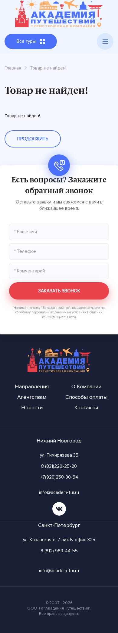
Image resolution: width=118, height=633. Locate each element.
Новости (32, 407)
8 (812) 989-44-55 (59, 551)
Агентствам (31, 397)
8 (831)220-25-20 (59, 466)
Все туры (27, 41)
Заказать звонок (59, 290)
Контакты (86, 407)
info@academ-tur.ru (59, 492)
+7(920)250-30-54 (59, 477)
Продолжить (32, 138)
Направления (32, 386)
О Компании (86, 386)
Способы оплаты (86, 397)
